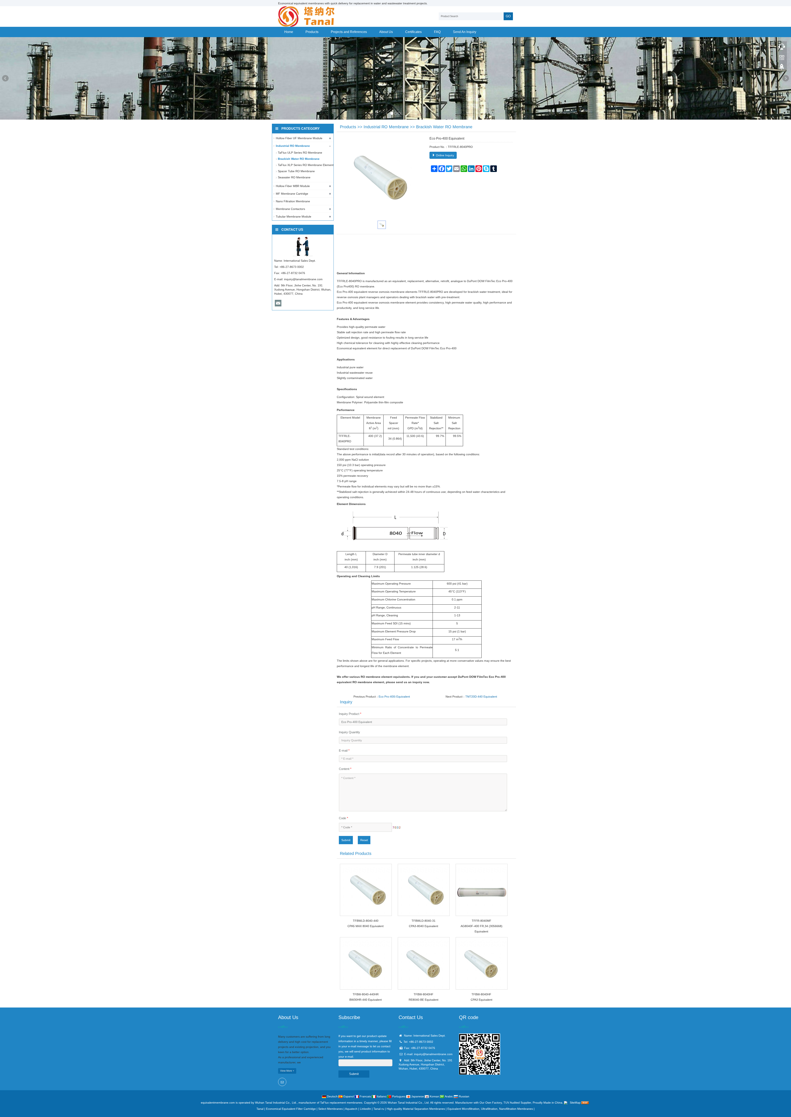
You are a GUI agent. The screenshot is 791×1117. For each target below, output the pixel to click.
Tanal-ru (378, 1108)
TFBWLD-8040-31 (423, 920)
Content (345, 769)
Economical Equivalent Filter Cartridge (291, 1108)
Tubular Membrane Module (293, 216)
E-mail (344, 750)
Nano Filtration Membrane (293, 201)
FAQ (437, 32)
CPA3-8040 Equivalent (423, 926)
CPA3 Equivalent (481, 999)
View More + (287, 1070)
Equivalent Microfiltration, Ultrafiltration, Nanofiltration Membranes (490, 1108)
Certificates (413, 32)
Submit (345, 840)
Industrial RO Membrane (386, 127)
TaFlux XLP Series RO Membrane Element (305, 165)
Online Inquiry (444, 155)
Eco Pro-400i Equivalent (394, 696)
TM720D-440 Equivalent (481, 696)
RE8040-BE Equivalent (423, 999)
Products (311, 32)
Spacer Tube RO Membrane (296, 171)
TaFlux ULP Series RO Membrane (300, 152)
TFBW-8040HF (423, 994)
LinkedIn (365, 1108)
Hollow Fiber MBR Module (293, 186)
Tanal (259, 1108)
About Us (386, 32)
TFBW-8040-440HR (366, 994)
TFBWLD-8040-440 (365, 920)
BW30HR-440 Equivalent (365, 999)
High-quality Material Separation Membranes (416, 1108)
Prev (5, 78)
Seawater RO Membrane (294, 177)
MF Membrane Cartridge (292, 193)
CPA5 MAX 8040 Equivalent (366, 926)
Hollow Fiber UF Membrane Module (299, 138)
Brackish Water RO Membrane (444, 127)
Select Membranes (330, 1108)
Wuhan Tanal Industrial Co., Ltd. (408, 1102)
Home (288, 32)
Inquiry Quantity (349, 732)
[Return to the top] (782, 68)
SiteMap (575, 1102)
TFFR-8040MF (481, 920)
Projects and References (349, 32)
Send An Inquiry (464, 32)
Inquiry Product (350, 714)
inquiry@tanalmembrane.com (303, 279)
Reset (364, 840)
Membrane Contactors (290, 209)
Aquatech (351, 1108)
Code (343, 818)
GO (508, 16)
